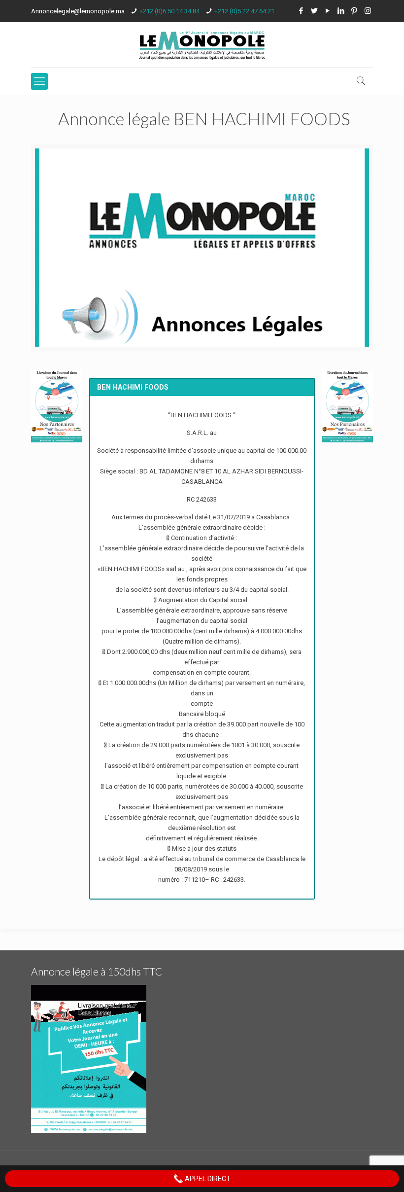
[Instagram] (368, 10)
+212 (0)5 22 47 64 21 (244, 11)
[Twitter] (314, 10)
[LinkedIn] (341, 10)
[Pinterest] (354, 10)
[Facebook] (301, 10)
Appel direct (207, 1179)
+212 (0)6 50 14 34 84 (169, 11)
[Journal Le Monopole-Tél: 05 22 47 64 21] (202, 44)
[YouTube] (328, 10)
